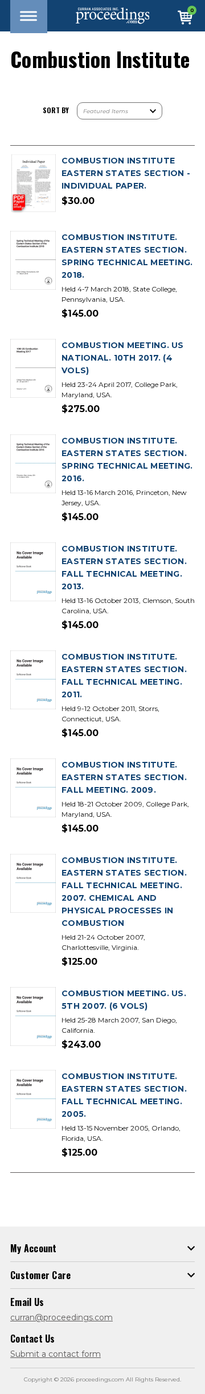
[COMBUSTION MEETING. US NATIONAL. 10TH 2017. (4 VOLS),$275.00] (33, 369)
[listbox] (119, 110)
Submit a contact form (55, 1354)
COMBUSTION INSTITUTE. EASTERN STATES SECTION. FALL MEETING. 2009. (124, 777)
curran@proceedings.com (61, 1317)
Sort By (56, 110)
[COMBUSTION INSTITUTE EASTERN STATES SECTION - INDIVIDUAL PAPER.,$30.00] (33, 184)
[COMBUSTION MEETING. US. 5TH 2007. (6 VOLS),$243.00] (33, 1017)
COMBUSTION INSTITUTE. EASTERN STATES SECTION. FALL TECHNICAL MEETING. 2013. (124, 568)
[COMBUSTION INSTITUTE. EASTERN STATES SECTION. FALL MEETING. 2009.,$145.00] (33, 788)
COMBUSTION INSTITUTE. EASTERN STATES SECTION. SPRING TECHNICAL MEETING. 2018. (127, 256)
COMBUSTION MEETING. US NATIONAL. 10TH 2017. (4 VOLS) (123, 358)
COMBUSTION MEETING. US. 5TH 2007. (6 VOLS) (124, 999)
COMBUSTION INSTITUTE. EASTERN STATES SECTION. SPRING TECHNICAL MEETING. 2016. (127, 460)
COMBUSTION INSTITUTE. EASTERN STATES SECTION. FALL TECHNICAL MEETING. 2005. (124, 1095)
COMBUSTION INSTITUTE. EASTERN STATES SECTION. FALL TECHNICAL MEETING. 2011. (124, 676)
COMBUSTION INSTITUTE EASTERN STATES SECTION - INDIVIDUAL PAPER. (126, 173)
